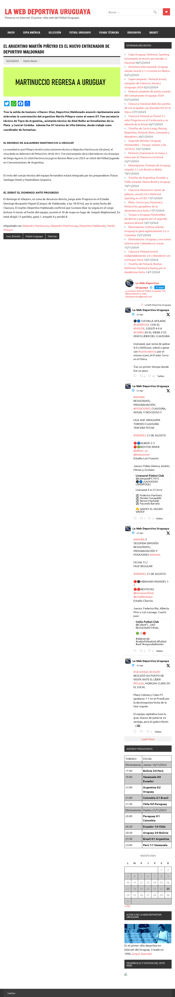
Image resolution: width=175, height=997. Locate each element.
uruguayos (134, 32)
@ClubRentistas (143, 596)
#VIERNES (139, 435)
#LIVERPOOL (141, 324)
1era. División (13, 236)
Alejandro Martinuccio (35, 225)
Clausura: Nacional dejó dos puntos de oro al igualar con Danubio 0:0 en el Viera (147, 107)
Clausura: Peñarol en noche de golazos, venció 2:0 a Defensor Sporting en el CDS (144, 194)
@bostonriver (141, 454)
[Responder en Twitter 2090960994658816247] (136, 731)
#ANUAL (155, 554)
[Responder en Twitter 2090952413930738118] (136, 376)
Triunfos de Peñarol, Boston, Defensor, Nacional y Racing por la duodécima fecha (145, 268)
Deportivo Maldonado (92, 225)
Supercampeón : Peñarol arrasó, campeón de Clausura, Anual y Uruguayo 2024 (145, 83)
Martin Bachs (30, 60)
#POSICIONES (142, 408)
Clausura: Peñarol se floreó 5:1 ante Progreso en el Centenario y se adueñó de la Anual (146, 120)
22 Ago (140, 314)
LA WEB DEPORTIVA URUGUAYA (47, 11)
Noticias (52, 236)
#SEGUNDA (140, 671)
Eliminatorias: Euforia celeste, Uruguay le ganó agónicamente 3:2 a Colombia (146, 231)
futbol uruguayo (80, 32)
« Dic (127, 905)
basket (153, 32)
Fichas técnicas (109, 32)
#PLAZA (138, 683)
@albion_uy (140, 450)
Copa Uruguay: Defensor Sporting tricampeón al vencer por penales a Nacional (146, 58)
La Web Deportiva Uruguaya (150, 310)
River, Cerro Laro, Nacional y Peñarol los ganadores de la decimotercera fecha (143, 206)
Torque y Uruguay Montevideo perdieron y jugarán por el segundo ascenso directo (145, 218)
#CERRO (138, 332)
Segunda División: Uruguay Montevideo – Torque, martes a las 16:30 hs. (145, 144)
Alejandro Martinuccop (64, 225)
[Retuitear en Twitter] (142, 304)
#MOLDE (139, 328)
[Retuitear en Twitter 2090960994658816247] (142, 731)
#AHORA (139, 397)
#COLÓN (154, 671)
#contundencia (147, 351)
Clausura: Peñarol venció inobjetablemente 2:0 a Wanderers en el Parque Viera (147, 255)
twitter (11, 993)
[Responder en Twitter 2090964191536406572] (136, 651)
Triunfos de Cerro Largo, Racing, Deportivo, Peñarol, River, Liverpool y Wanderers (146, 132)
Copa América (31, 32)
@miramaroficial (143, 593)
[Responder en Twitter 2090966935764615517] (136, 518)
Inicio (11, 32)
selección (55, 32)
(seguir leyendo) (142, 953)
